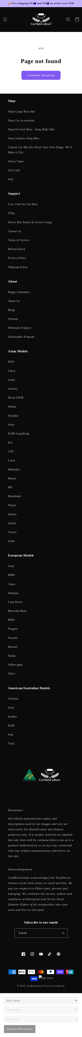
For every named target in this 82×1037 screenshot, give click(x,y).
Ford (11, 707)
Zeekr (11, 541)
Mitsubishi (14, 496)
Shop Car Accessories (21, 120)
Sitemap (13, 318)
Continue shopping (41, 75)
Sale (10, 179)
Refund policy (16, 249)
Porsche (13, 637)
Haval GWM (15, 397)
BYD (11, 361)
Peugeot (13, 628)
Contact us (14, 231)
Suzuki (12, 523)
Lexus (11, 460)
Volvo (11, 673)
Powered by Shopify (54, 986)
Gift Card (14, 170)
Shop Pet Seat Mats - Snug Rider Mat (31, 129)
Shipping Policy (18, 267)
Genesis (12, 388)
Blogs (11, 310)
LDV (11, 451)
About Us (14, 301)
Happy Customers (19, 292)
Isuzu (11, 424)
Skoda (12, 655)
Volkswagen (15, 664)
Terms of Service (18, 240)
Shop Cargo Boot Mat (21, 111)
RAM (11, 725)
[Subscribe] (63, 933)
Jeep (10, 734)
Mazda (12, 478)
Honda (12, 406)
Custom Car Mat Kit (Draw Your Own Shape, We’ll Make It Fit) (40, 150)
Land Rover (15, 602)
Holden (12, 716)
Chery (11, 370)
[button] (5, 19)
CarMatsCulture (34, 986)
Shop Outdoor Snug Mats (23, 138)
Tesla (11, 743)
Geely (11, 379)
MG (10, 487)
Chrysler (13, 698)
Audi (11, 566)
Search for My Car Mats (19, 1028)
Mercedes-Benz (17, 610)
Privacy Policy (17, 258)
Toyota (12, 532)
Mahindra (14, 469)
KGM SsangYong (18, 433)
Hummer (13, 593)
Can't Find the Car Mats (23, 204)
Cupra (11, 584)
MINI (11, 619)
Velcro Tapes (16, 161)
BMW (11, 575)
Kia (10, 442)
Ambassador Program (21, 336)
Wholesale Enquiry (19, 327)
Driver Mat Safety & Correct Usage (30, 222)
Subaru (12, 514)
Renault (12, 646)
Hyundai (13, 415)
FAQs (11, 213)
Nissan (12, 505)
